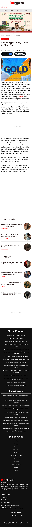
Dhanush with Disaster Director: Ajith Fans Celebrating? (16, 420)
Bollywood (16, 461)
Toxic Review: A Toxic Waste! (16, 338)
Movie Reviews (16, 331)
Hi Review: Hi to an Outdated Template (16, 335)
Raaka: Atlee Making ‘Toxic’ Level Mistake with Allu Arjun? (16, 408)
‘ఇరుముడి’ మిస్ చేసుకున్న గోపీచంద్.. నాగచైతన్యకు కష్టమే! (16, 428)
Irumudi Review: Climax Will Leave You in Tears (16, 341)
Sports (16, 467)
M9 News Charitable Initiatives (10, 505)
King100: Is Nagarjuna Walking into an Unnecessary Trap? (16, 396)
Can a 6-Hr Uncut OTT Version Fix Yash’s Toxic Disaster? (16, 405)
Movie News (9, 34)
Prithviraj (20, 97)
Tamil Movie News (16, 464)
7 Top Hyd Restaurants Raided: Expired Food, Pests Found (16, 413)
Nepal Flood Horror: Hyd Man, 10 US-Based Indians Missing (16, 424)
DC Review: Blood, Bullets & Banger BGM (16, 362)
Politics (13, 10)
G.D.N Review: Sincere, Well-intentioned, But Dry (16, 356)
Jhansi (4, 50)
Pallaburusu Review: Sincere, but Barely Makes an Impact (16, 345)
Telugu (16, 470)
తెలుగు (26, 10)
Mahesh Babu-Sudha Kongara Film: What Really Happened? (16, 401)
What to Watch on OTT (16, 455)
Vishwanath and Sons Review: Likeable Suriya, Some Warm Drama (16, 352)
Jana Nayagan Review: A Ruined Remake (16, 382)
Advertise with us (6, 502)
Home (2, 34)
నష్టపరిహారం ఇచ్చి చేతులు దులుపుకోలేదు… (16, 431)
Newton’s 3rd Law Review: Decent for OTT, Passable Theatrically (16, 371)
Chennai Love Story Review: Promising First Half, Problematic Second (16, 378)
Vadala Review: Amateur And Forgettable (16, 385)
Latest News (16, 391)
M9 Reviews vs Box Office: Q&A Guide (12, 508)
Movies (6, 10)
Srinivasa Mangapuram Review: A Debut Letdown (16, 375)
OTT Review (16, 450)
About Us (3, 500)
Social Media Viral (16, 458)
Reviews (19, 10)
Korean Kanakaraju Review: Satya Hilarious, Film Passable (16, 366)
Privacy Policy (5, 497)
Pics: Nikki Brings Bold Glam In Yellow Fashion (16, 417)
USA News (16, 452)
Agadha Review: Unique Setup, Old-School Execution (16, 349)
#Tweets (12, 7)
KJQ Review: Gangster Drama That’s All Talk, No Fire (16, 359)
